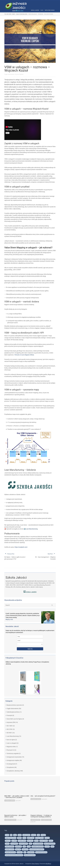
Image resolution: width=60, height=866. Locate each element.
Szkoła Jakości (35, 10)
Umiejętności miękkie (13, 760)
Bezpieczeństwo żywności (14, 705)
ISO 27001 (10, 729)
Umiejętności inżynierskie (14, 757)
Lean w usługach (12, 743)
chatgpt (43, 835)
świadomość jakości (29, 855)
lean (30, 843)
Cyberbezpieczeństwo (13, 712)
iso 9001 (14, 840)
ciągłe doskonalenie (10, 838)
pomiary (47, 846)
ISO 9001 (9, 732)
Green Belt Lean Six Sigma (14, 719)
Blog (42, 10)
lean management (38, 843)
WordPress (48, 863)
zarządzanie (31, 852)
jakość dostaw (43, 840)
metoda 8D (18, 846)
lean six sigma (11, 739)
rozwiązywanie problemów (37, 849)
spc (25, 852)
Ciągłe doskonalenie (12, 708)
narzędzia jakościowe (37, 846)
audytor (34, 835)
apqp (15, 835)
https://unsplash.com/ (21, 547)
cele (38, 835)
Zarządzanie (10, 767)
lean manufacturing (50, 843)
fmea (24, 838)
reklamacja (25, 849)
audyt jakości (26, 835)
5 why (7, 835)
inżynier (47, 838)
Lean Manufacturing (12, 736)
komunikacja (14, 843)
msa (24, 846)
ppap (52, 846)
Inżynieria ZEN (11, 722)
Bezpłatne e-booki (50, 10)
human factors (39, 838)
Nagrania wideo (11, 746)
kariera (7, 843)
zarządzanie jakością (41, 852)
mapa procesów (9, 846)
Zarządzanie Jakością (13, 771)
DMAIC (19, 838)
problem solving (9, 849)
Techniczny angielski (13, 753)
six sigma (19, 852)
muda (28, 846)
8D (11, 835)
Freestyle (9, 715)
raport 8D (18, 849)
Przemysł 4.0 (10, 750)
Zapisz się (30, 649)
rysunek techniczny (10, 852)
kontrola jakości (23, 843)
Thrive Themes (35, 863)
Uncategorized (11, 764)
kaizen (51, 840)
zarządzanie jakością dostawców (14, 855)
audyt (19, 835)
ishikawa (7, 840)
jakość (36, 840)
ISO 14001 (10, 726)
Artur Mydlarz (20, 74)
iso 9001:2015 (22, 840)
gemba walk (31, 838)
